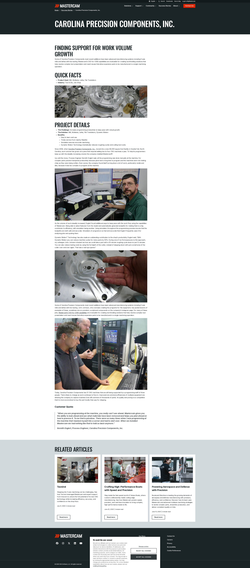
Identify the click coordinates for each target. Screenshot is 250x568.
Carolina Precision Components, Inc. (81, 149)
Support (138, 6)
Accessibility (171, 547)
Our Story (142, 536)
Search (163, 1)
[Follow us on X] (69, 543)
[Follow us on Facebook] (57, 543)
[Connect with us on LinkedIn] (75, 543)
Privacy (169, 543)
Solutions (127, 6)
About (175, 6)
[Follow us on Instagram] (63, 543)
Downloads (169, 1)
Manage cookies (143, 546)
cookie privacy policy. (100, 566)
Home (56, 10)
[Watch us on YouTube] (80, 543)
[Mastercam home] (67, 6)
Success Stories (165, 6)
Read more (65, 517)
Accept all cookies (143, 557)
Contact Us (189, 6)
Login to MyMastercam (188, 1)
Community (150, 6)
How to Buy (177, 1)
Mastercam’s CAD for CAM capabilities (73, 313)
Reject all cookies (143, 551)
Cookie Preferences (174, 550)
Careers (170, 540)
